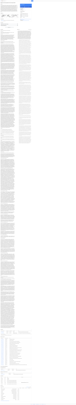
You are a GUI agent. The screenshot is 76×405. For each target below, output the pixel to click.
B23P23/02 (3, 20)
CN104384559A (2, 345)
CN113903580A (2, 358)
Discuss (28, 20)
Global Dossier (26, 20)
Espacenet (24, 20)
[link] (7, 20)
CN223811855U (2, 361)
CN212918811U (2, 360)
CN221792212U (2, 363)
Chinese (24, 8)
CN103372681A (2, 341)
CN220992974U (2, 362)
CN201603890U (2, 342)
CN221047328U (2, 359)
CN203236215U (2, 357)
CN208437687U (2, 344)
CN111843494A (2, 343)
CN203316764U (2, 340)
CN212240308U (2, 346)
